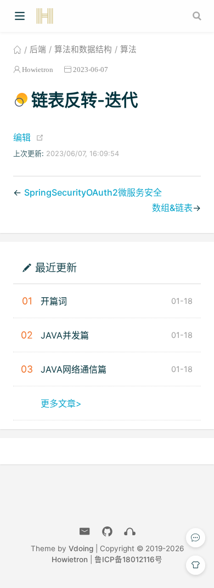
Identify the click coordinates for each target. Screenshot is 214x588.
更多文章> (61, 403)
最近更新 (56, 267)
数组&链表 (172, 207)
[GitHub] (107, 531)
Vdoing (81, 548)
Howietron (37, 69)
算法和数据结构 (83, 49)
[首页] (17, 49)
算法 (128, 49)
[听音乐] (130, 531)
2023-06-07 (90, 69)
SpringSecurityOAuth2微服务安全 (93, 192)
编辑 (22, 137)
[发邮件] (85, 531)
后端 (38, 49)
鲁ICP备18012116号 (128, 559)
